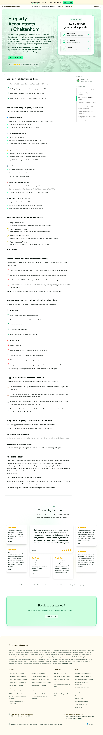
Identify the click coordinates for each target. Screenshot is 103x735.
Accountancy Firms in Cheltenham (40, 676)
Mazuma (49, 585)
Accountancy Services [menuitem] (48, 6)
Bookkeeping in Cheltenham (38, 685)
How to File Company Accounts (62, 676)
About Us (77, 693)
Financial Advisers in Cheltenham (18, 679)
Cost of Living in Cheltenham (83, 673)
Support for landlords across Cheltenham (25, 377)
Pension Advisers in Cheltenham (17, 682)
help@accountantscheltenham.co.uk (82, 716)
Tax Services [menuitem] (34, 6)
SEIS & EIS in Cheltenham (38, 688)
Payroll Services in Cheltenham (17, 688)
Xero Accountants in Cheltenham (84, 679)
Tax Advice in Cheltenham (38, 673)
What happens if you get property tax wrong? (27, 258)
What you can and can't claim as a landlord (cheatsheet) (32, 300)
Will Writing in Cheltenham (16, 694)
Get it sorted (68, 2)
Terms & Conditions (66, 663)
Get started (96, 6)
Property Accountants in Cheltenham (41, 682)
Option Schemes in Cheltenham (17, 691)
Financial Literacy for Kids (82, 687)
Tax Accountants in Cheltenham (17, 676)
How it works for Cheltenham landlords (25, 217)
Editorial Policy (79, 698)
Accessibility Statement (81, 701)
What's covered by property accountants (25, 107)
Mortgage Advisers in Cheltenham (40, 679)
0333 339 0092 (77, 719)
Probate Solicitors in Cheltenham (40, 694)
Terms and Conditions (81, 704)
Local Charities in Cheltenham (83, 676)
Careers (77, 696)
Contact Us (78, 690)
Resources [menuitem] (67, 6)
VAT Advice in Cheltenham (16, 685)
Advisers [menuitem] (59, 6)
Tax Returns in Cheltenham (16, 673)
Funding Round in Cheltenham (39, 691)
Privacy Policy (78, 707)
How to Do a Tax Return (60, 673)
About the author (15, 456)
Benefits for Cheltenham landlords (22, 78)
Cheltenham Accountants (11, 7)
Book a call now (15, 57)
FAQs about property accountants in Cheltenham (29, 420)
